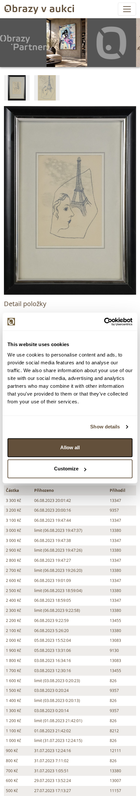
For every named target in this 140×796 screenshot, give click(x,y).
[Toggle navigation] (127, 9)
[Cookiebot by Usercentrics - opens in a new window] (104, 321)
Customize (66, 468)
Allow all (70, 447)
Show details (105, 426)
